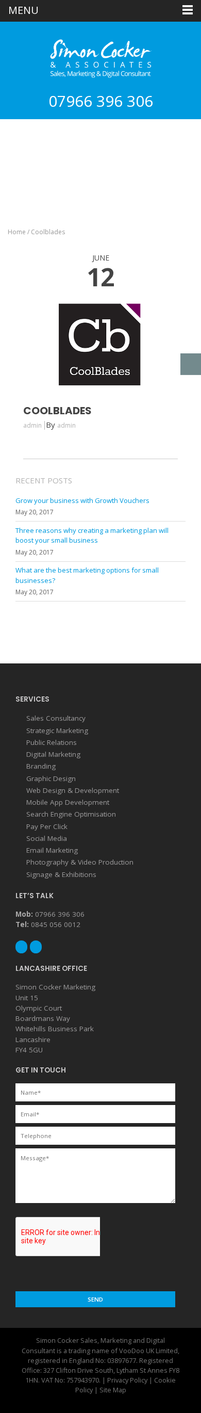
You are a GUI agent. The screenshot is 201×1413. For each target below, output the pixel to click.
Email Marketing (52, 850)
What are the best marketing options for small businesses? (87, 575)
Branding (41, 766)
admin (66, 425)
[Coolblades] (100, 388)
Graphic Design (51, 778)
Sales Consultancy (56, 718)
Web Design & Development (72, 790)
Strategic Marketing (57, 730)
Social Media (46, 838)
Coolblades (57, 410)
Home (17, 232)
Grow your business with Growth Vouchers (82, 500)
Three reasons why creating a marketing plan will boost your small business (92, 535)
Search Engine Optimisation (71, 814)
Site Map (112, 1389)
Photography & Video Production (79, 862)
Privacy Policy (127, 1380)
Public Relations (51, 742)
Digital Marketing (53, 754)
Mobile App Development (67, 802)
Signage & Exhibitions (61, 874)
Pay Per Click (47, 826)
